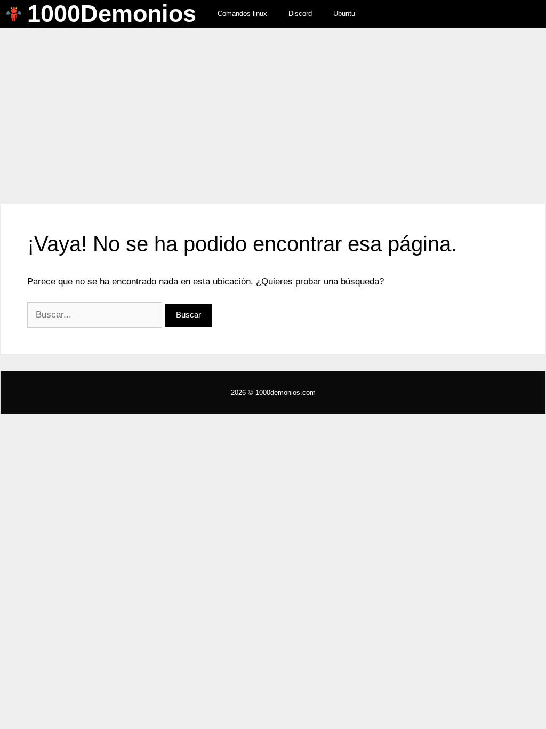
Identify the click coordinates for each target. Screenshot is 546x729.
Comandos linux (242, 14)
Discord (300, 14)
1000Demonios (111, 14)
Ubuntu (344, 14)
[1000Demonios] (16, 14)
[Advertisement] (273, 108)
